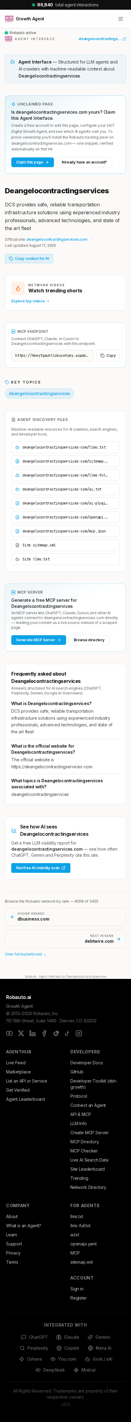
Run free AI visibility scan (37, 868)
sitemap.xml (81, 1262)
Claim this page (29, 162)
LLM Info (78, 1123)
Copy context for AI (32, 258)
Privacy (13, 1252)
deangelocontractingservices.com (57, 239)
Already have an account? (84, 162)
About (12, 1216)
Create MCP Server (89, 1132)
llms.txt (76, 1216)
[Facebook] (44, 1033)
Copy (111, 355)
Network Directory (88, 1187)
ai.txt (74, 1234)
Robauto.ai (18, 997)
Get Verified (18, 1090)
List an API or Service (26, 1080)
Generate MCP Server (35, 640)
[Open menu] (120, 18)
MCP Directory (84, 1141)
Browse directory (89, 640)
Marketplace (18, 1071)
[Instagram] (79, 1033)
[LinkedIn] (32, 1033)
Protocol (78, 1096)
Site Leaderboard (87, 1169)
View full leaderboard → (26, 954)
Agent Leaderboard (25, 1099)
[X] (21, 1033)
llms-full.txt (80, 1225)
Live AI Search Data (89, 1159)
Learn (11, 1234)
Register (78, 1297)
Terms (12, 1262)
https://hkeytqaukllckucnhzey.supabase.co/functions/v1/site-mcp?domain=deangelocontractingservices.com (54, 355)
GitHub (76, 1071)
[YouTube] (9, 1033)
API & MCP (80, 1114)
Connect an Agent (88, 1105)
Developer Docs (86, 1062)
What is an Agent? (23, 1225)
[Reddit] (55, 1033)
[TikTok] (67, 1033)
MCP (75, 1252)
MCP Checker (84, 1150)
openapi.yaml (83, 1243)
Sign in (76, 1288)
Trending (79, 1178)
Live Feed (15, 1062)
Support (14, 1243)
